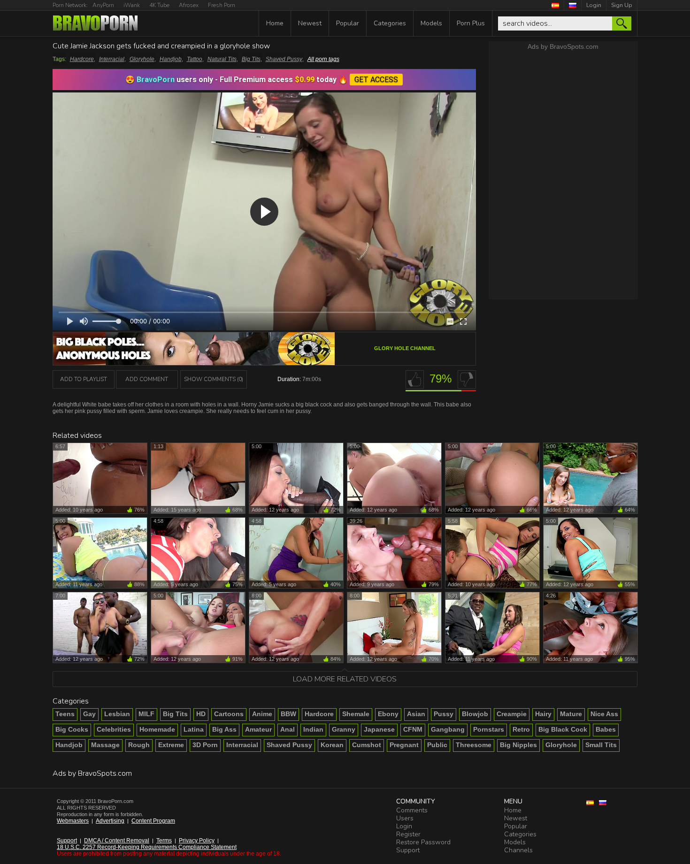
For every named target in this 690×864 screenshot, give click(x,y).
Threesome (473, 745)
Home (275, 23)
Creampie (512, 714)
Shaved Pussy (284, 59)
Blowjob (475, 714)
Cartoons (229, 714)
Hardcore (82, 59)
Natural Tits (222, 59)
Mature (571, 714)
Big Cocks (71, 729)
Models (431, 23)
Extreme (171, 745)
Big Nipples (518, 745)
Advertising (110, 821)
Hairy (543, 714)
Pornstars (488, 729)
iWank (131, 5)
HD (201, 714)
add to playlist (83, 379)
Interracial (111, 59)
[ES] (555, 5)
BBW (288, 714)
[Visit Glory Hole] (194, 362)
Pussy (443, 714)
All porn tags (323, 59)
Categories (390, 23)
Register (408, 834)
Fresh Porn (221, 5)
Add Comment (146, 379)
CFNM (412, 729)
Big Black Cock (562, 729)
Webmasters (73, 821)
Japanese (379, 729)
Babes (606, 729)
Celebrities (114, 729)
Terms (164, 840)
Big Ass (224, 729)
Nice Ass (604, 714)
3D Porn (205, 745)
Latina (194, 729)
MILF (146, 714)
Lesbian (117, 714)
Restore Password (423, 842)
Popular (347, 23)
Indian (313, 729)
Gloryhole (142, 59)
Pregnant (404, 745)
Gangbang (448, 729)
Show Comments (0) (213, 379)
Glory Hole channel (405, 348)
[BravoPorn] (95, 23)
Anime (262, 714)
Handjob (171, 59)
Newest (310, 23)
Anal (287, 729)
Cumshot (366, 745)
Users (405, 818)
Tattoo (194, 59)
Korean (332, 745)
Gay (89, 714)
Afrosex (189, 5)
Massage (105, 745)
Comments (412, 810)
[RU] (573, 5)
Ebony (388, 714)
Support (67, 840)
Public (437, 745)
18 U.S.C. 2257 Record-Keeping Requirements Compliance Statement (147, 847)
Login (593, 5)
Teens (65, 714)
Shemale (355, 714)
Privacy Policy (197, 840)
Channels (518, 850)
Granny (343, 729)
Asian (416, 714)
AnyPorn (103, 5)
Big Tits (251, 59)
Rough (139, 745)
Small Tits (601, 745)
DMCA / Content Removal (116, 840)
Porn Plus (471, 23)
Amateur (258, 729)
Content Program (153, 821)
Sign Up (621, 5)
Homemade (157, 729)
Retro (521, 729)
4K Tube (159, 5)
